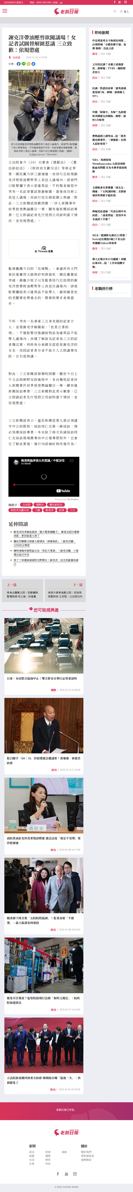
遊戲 (64, 1152)
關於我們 (86, 1152)
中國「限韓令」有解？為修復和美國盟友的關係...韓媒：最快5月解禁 (109, 116)
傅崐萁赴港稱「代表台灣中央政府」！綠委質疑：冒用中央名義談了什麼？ (109, 215)
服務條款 (86, 1159)
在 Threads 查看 (44, 251)
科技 (48, 1163)
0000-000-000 (43, 2)
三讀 (37, 510)
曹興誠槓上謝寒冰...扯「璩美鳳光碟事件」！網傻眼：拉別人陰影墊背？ (109, 140)
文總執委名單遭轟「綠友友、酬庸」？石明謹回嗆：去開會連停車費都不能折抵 (109, 191)
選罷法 (40, 504)
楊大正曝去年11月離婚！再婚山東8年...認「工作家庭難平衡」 (109, 263)
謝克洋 (49, 510)
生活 (31, 1159)
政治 (54, 769)
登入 (126, 11)
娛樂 (31, 1156)
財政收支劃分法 (20, 510)
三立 (72, 510)
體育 (48, 1159)
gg (61, 2)
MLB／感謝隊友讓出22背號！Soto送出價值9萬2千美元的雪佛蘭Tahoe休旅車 (109, 239)
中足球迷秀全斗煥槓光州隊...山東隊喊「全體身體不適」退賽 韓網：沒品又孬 (109, 44)
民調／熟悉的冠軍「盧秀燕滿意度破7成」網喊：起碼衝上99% (109, 92)
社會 (31, 1163)
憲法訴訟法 (55, 504)
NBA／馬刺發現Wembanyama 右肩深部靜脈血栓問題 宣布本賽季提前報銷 (109, 165)
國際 (53, 690)
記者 (61, 510)
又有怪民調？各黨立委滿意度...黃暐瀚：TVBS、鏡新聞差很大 (108, 68)
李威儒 (17, 57)
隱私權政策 (87, 1156)
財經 (48, 1152)
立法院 (26, 504)
